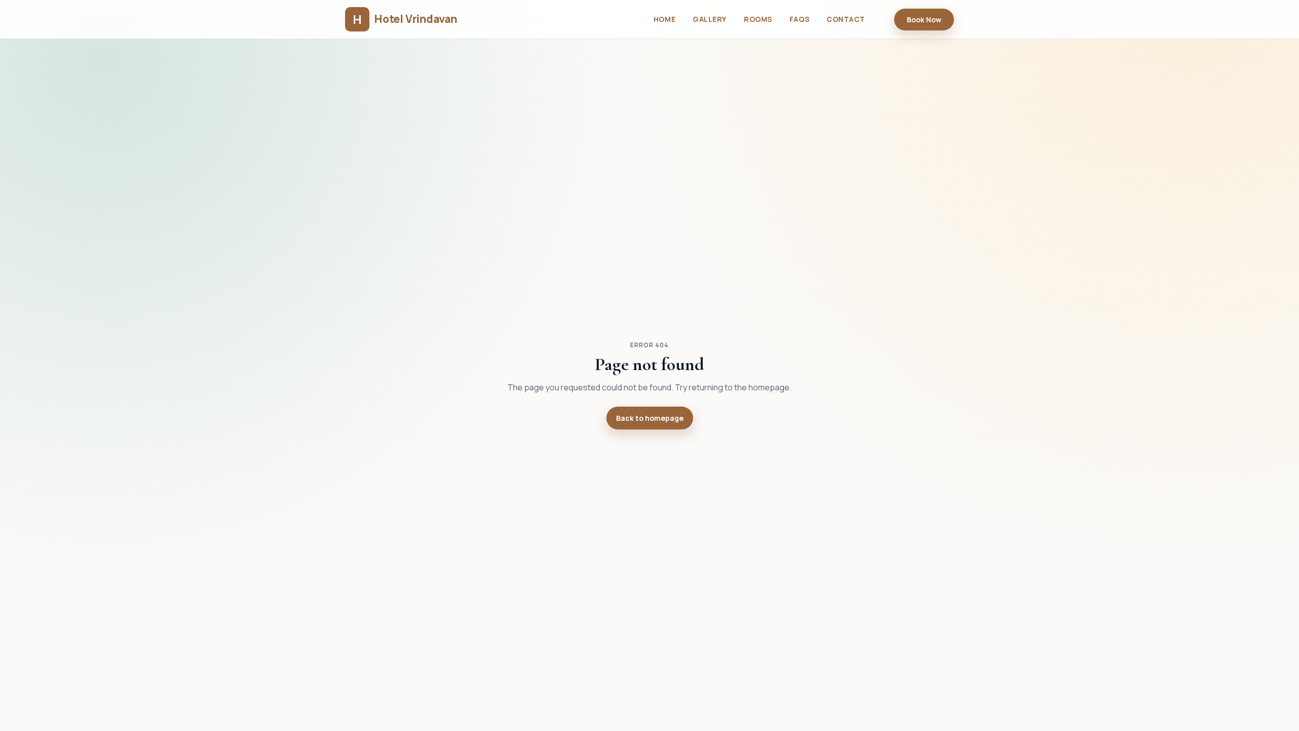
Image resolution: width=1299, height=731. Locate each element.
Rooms (758, 19)
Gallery (710, 19)
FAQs (799, 19)
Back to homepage (649, 418)
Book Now (924, 19)
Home (664, 19)
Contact (846, 19)
